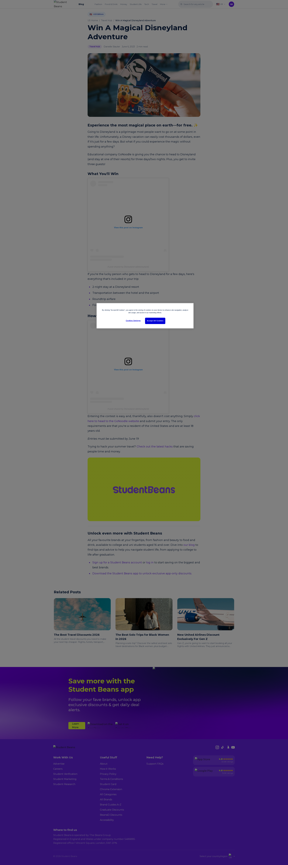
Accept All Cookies (155, 321)
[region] (145, 316)
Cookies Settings (133, 320)
